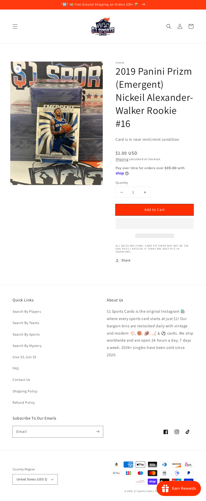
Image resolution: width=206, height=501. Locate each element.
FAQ (16, 368)
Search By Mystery (27, 345)
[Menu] (15, 26)
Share (126, 260)
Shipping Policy (25, 391)
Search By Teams (26, 323)
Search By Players (27, 311)
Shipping (122, 159)
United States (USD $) (32, 479)
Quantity (122, 182)
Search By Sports (26, 334)
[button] (168, 26)
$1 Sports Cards (143, 491)
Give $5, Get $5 (24, 357)
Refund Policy (24, 402)
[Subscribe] (97, 431)
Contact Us (21, 379)
